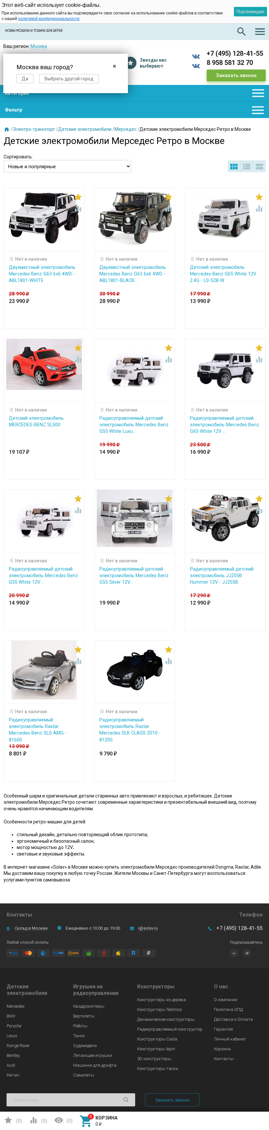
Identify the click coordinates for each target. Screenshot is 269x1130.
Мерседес (125, 129)
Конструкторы (156, 986)
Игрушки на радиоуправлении (95, 989)
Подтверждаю (250, 11)
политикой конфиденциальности (48, 18)
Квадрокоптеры (88, 1006)
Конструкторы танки (157, 1068)
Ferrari (13, 1075)
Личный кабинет (230, 1039)
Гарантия (223, 1029)
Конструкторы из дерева (161, 999)
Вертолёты (83, 1016)
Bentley (13, 1055)
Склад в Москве (31, 928)
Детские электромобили (85, 129)
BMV (11, 1016)
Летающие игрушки (92, 1055)
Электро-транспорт (34, 129)
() (13, 1120)
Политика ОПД (228, 1009)
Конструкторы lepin (156, 1048)
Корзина (222, 1048)
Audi (11, 1065)
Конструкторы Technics (159, 1009)
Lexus (12, 1035)
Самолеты (83, 1075)
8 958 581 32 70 (230, 63)
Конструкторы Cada (157, 1039)
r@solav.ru (148, 928)
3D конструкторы (154, 1058)
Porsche (14, 1025)
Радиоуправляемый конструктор (169, 1029)
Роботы (80, 1025)
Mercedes (16, 1006)
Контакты (224, 1058)
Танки (79, 1035)
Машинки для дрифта (94, 1065)
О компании (225, 999)
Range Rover (18, 1045)
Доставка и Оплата (233, 1019)
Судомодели (85, 1045)
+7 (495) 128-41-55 (235, 53)
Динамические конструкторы (166, 1019)
